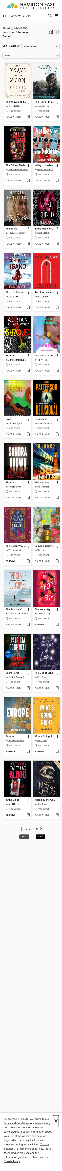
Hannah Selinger (45, 169)
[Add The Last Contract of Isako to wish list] (28, 307)
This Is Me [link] (11, 228)
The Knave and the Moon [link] (16, 102)
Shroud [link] (10, 355)
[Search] (4, 16)
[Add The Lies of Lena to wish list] (57, 688)
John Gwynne (43, 106)
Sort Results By (11, 46)
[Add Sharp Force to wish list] (28, 688)
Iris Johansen (43, 487)
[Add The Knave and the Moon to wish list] (28, 117)
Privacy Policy (42, 1123)
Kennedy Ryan (15, 423)
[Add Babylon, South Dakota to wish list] (57, 561)
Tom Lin (40, 550)
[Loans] (50, 16)
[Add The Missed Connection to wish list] (57, 371)
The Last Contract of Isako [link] (16, 292)
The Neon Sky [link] (42, 609)
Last (40, 836)
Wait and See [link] (42, 482)
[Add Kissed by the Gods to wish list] (57, 815)
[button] (51, 33)
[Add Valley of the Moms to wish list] (57, 180)
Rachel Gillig (14, 106)
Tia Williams (42, 360)
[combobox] (24, 16)
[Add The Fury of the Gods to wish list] (57, 117)
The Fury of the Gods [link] (45, 102)
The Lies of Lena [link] (44, 673)
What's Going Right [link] (45, 736)
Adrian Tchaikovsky (17, 360)
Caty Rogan (42, 804)
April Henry (13, 804)
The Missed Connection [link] (45, 355)
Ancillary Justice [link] (44, 292)
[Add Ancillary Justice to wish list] (57, 307)
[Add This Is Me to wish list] (28, 244)
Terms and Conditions (16, 1123)
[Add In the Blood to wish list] (28, 815)
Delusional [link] (41, 419)
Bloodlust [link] (11, 482)
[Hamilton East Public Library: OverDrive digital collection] (31, 6)
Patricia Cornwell (16, 677)
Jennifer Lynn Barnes (18, 169)
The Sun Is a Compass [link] (16, 609)
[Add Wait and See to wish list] (57, 498)
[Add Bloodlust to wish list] (28, 498)
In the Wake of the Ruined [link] (45, 228)
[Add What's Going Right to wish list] (57, 752)
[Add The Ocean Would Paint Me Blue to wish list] (28, 561)
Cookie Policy (12, 1161)
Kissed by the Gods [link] (45, 800)
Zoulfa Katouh (14, 550)
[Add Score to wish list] (28, 434)
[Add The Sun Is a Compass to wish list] (28, 625)
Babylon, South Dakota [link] (45, 546)
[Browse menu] (56, 16)
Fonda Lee (13, 296)
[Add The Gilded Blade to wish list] (28, 180)
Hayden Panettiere (17, 233)
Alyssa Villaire (43, 613)
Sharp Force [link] (12, 673)
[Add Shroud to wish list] (28, 371)
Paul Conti (42, 740)
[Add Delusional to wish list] (57, 434)
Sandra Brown (14, 487)
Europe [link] (10, 736)
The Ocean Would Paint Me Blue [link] (16, 546)
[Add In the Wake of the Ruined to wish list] (57, 244)
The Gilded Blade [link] (15, 165)
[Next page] (41, 829)
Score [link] (9, 419)
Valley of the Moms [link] (45, 165)
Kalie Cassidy (43, 233)
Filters (8, 55)
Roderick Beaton (16, 740)
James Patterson (45, 423)
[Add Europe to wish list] (28, 752)
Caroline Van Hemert (18, 613)
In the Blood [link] (13, 800)
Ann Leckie (42, 296)
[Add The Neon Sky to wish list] (57, 625)
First (24, 836)
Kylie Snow (42, 677)
